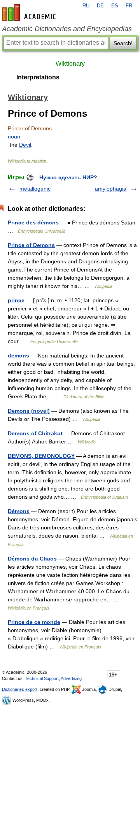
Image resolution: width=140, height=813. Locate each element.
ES (114, 6)
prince (16, 300)
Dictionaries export (19, 689)
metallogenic (35, 189)
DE (100, 6)
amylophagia (110, 189)
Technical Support (42, 678)
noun (14, 136)
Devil (25, 145)
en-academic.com (30, 12)
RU (85, 6)
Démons (19, 511)
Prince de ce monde (34, 622)
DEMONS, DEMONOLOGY (41, 456)
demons (18, 355)
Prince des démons (33, 222)
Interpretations (38, 77)
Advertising (71, 678)
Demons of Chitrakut (35, 433)
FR (129, 6)
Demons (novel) (29, 411)
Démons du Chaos (32, 558)
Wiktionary (70, 63)
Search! (123, 43)
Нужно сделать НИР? (68, 177)
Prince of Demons (31, 245)
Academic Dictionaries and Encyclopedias (67, 29)
